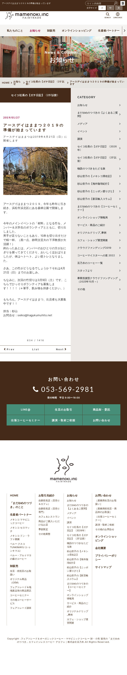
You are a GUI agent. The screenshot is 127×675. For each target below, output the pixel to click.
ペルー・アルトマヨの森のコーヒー (20, 557)
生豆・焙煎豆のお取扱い (20, 573)
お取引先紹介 (47, 495)
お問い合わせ (101, 420)
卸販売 (51, 30)
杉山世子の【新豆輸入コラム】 (95, 198)
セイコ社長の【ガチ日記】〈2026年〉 (97, 148)
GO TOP (117, 405)
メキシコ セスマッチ (20, 529)
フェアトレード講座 (20, 607)
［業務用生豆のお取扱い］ (106, 502)
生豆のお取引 (63, 409)
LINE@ (26, 409)
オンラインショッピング (76, 30)
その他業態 (44, 533)
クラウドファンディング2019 (94, 247)
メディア (82, 123)
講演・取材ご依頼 (63, 420)
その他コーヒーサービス (20, 601)
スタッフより (85, 270)
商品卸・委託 (101, 409)
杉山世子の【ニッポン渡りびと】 (96, 191)
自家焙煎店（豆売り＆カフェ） (49, 502)
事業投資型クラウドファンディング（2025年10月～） (97, 280)
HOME (14, 495)
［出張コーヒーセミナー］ (106, 518)
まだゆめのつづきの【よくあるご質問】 (97, 114)
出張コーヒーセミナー (25, 420)
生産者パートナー (109, 30)
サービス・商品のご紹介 (91, 225)
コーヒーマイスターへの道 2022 (96, 255)
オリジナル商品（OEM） (18, 581)
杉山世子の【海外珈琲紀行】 (93, 183)
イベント (82, 131)
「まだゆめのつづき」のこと (21, 505)
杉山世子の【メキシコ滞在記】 (95, 176)
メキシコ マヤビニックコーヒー (20, 521)
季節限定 (43, 529)
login (122, 3)
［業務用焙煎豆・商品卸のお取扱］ (106, 510)
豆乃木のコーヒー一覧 (90, 262)
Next (60, 349)
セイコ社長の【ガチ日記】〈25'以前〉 (96, 159)
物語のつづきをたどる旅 (91, 168)
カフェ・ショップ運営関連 (92, 240)
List (35, 349)
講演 (80, 138)
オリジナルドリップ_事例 (91, 232)
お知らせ (35, 30)
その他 (82, 289)
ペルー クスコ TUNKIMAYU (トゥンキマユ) (20, 547)
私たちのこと (15, 30)
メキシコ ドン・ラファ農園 (20, 537)
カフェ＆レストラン (49, 516)
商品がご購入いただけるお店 (49, 523)
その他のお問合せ (104, 529)
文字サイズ (92, 8)
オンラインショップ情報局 (92, 217)
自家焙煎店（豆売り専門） (49, 510)
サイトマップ (103, 567)
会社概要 (100, 548)
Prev (11, 349)
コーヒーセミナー (19, 595)
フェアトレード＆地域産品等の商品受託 (20, 589)
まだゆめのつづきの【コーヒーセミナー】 (97, 208)
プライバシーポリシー (106, 557)
